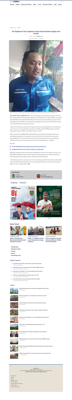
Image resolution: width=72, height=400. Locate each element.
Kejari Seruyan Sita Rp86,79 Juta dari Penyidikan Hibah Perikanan (28, 271)
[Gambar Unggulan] (36, 111)
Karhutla (13, 251)
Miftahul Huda (19, 177)
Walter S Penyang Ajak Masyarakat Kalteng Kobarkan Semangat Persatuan (18, 239)
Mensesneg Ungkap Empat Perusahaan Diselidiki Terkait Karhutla (34, 288)
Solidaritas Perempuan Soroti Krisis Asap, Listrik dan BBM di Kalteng (28, 267)
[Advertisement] (36, 16)
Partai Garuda (23, 182)
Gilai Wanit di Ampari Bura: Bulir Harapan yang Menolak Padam (27, 263)
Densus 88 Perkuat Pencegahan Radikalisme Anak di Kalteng (33, 331)
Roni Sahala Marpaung (47, 177)
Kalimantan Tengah (16, 249)
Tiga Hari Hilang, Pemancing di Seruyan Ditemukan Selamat (26, 279)
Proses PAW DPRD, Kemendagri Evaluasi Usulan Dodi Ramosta (29, 146)
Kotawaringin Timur (16, 255)
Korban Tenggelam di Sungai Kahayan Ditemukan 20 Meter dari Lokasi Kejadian (53, 239)
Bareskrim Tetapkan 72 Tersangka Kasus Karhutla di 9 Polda (32, 295)
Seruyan (13, 253)
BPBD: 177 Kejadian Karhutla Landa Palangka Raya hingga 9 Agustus (36, 239)
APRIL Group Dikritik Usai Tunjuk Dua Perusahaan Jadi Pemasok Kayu (35, 353)
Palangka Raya (14, 182)
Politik (19, 27)
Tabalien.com (13, 27)
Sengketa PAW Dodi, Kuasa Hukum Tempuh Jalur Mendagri (28, 149)
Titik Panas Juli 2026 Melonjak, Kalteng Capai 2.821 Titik (26, 275)
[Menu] (10, 1)
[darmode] (61, 1)
